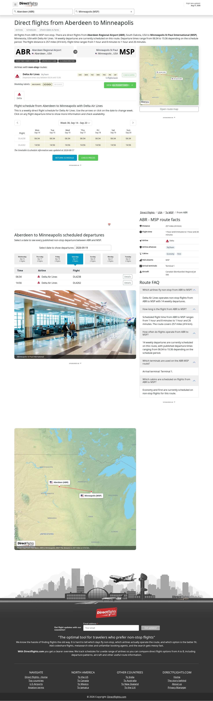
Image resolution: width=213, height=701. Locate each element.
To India (130, 677)
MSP (127, 52)
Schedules (31, 29)
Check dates (129, 75)
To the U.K (130, 687)
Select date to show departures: (56, 247)
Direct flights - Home (36, 677)
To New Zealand (130, 684)
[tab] (19, 96)
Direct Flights (147, 212)
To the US (83, 677)
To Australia (130, 680)
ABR (23, 52)
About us (177, 684)
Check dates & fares (49, 29)
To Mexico (83, 684)
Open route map (169, 109)
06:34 (37, 138)
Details (127, 276)
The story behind (177, 680)
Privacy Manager (177, 687)
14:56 (37, 145)
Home (177, 677)
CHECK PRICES (88, 157)
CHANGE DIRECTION (67, 61)
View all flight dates (118, 85)
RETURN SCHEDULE (64, 157)
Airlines (19, 29)
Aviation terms (36, 687)
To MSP (169, 212)
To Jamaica (83, 687)
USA (160, 212)
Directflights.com (116, 696)
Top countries (36, 680)
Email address (90, 623)
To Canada (83, 680)
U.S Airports (36, 684)
